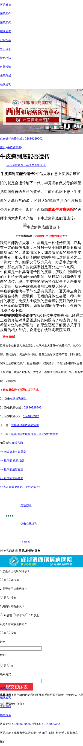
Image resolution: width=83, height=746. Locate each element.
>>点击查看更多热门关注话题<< (20, 487)
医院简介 (5, 13)
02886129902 (33, 407)
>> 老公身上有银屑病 (13, 451)
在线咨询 (5, 31)
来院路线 (5, 75)
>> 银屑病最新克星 (11, 469)
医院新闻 (5, 22)
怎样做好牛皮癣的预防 (25, 425)
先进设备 (5, 49)
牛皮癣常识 (14, 147)
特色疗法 (5, 57)
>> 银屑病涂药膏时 (11, 478)
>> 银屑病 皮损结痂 (12, 460)
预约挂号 (5, 715)
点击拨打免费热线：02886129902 (21, 138)
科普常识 (5, 66)
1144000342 (31, 416)
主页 (3, 147)
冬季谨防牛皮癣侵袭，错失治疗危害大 (34, 434)
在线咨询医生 (18, 398)
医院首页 (5, 4)
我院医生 (5, 40)
